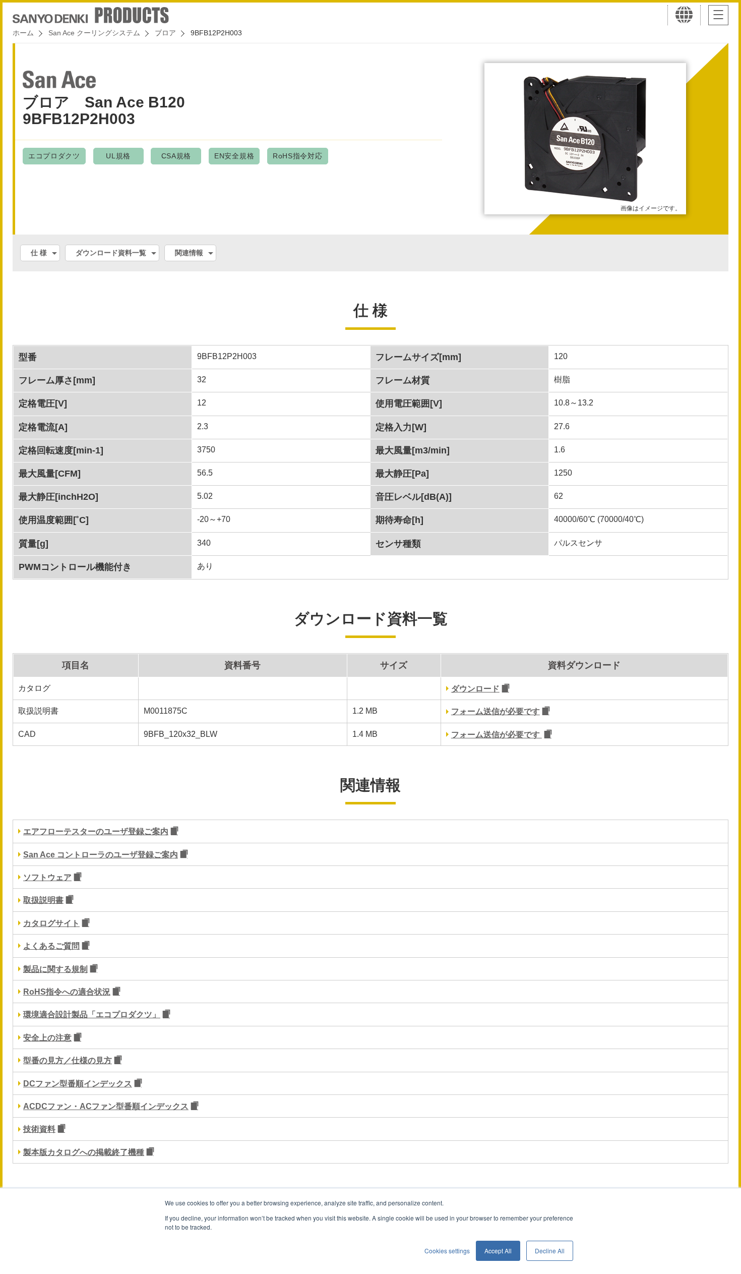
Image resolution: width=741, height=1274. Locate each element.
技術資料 (39, 1129)
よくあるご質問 (51, 946)
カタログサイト (51, 923)
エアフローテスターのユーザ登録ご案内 (95, 831)
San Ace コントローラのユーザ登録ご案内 (100, 854)
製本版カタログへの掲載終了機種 (83, 1152)
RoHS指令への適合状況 (66, 992)
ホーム (23, 33)
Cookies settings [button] (447, 1250)
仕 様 (39, 253)
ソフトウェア (47, 877)
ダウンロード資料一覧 (111, 253)
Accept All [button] (498, 1250)
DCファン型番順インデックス (77, 1083)
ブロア (165, 33)
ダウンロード (475, 688)
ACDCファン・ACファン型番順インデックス (106, 1106)
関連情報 (189, 253)
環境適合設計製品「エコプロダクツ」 (91, 1014)
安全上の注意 (47, 1037)
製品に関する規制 (55, 969)
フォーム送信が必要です (495, 711)
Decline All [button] (550, 1250)
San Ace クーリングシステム (94, 33)
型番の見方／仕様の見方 (67, 1060)
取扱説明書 (43, 900)
